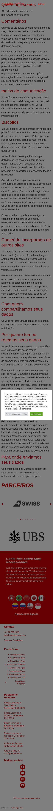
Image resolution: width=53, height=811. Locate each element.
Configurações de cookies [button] (16, 414)
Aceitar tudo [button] (36, 414)
